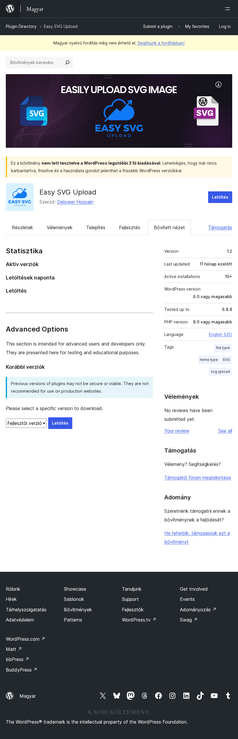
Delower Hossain (75, 202)
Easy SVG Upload (67, 192)
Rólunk (13, 589)
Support (130, 599)
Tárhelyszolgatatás (26, 609)
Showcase (75, 589)
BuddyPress (21, 670)
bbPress (17, 659)
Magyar (27, 696)
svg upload (220, 371)
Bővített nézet (169, 227)
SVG (226, 359)
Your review (176, 431)
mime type (209, 359)
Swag (189, 620)
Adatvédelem (20, 620)
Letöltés (220, 197)
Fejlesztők (133, 609)
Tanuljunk (132, 589)
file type (223, 348)
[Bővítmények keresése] (67, 62)
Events (187, 599)
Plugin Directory (21, 26)
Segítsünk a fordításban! (161, 42)
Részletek (22, 227)
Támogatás (220, 227)
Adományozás (198, 609)
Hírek (11, 599)
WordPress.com (25, 639)
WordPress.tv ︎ (139, 620)
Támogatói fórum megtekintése (197, 477)
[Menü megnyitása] (228, 8)
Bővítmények (78, 609)
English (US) (220, 334)
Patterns (73, 620)
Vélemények (60, 227)
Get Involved (194, 589)
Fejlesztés (129, 227)
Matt (14, 649)
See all (225, 431)
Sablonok (74, 599)
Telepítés (95, 227)
